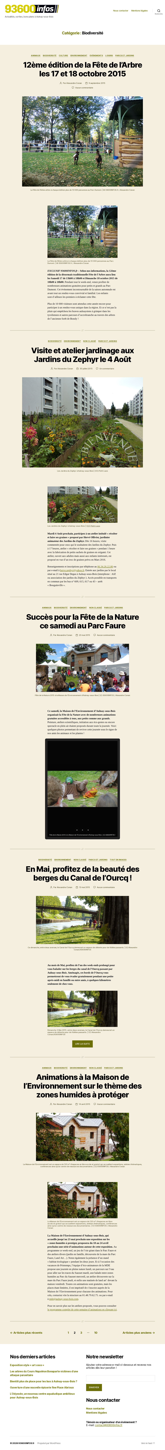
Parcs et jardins (124, 55)
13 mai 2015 (84, 887)
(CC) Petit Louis (93, 526)
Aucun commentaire (84, 87)
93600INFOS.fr (26, 1443)
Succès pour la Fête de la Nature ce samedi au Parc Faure (82, 621)
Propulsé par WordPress (49, 1443)
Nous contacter (120, 10)
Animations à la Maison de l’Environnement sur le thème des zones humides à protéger (82, 1085)
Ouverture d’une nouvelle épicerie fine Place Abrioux (42, 1387)
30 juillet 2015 (86, 368)
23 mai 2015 (84, 635)
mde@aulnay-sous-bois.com (63, 1299)
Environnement (78, 55)
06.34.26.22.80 (105, 566)
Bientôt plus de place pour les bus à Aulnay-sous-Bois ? (43, 1381)
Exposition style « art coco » (27, 1365)
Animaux (35, 55)
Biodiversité (49, 55)
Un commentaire (106, 368)
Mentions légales (139, 10)
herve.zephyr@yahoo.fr (72, 570)
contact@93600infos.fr (108, 1425)
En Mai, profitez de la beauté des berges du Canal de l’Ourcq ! (82, 873)
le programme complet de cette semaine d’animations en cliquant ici (82, 1309)
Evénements (96, 55)
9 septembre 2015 (97, 83)
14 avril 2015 (84, 1104)
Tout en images (118, 860)
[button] (77, 830)
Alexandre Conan (74, 83)
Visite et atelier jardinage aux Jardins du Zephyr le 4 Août (82, 355)
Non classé (89, 341)
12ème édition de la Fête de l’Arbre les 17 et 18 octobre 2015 (82, 69)
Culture (63, 55)
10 (95, 1332)
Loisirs (109, 55)
